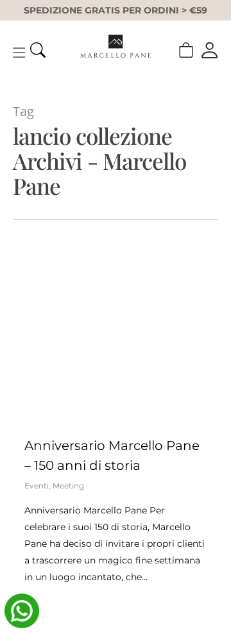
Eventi (36, 485)
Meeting (68, 485)
